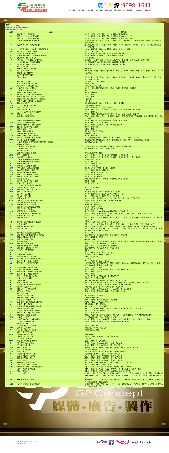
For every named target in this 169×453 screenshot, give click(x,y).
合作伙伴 (139, 10)
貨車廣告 (90, 10)
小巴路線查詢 (128, 10)
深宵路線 (20, 30)
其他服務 (117, 10)
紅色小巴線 (24, 27)
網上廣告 (99, 10)
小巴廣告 (72, 10)
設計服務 (108, 10)
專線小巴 (12, 27)
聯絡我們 (148, 10)
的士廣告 (81, 10)
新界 (14, 30)
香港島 (7, 30)
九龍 (11, 30)
